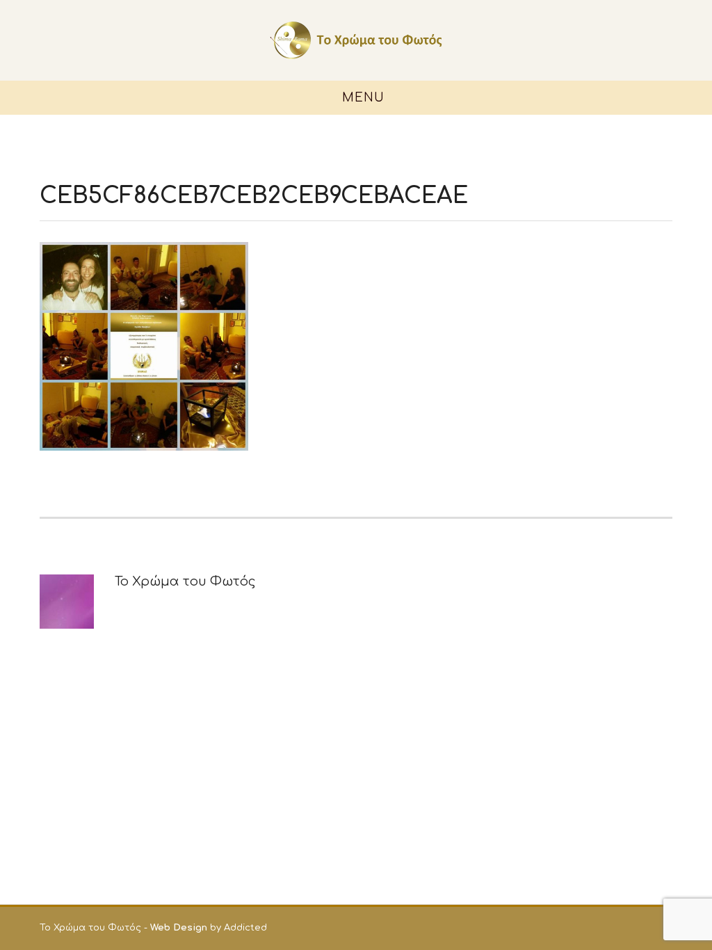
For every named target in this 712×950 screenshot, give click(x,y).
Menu (361, 97)
